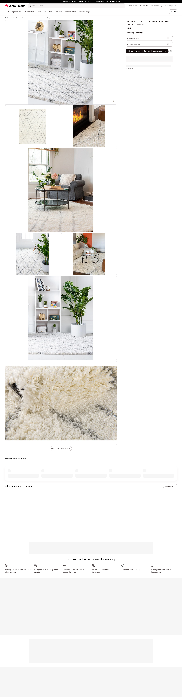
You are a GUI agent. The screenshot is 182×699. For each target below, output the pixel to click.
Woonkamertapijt (45, 18)
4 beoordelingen (139, 24)
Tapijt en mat (17, 18)
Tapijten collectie (27, 18)
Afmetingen (139, 33)
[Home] (5, 17)
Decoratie (9, 18)
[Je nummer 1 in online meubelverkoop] (15, 6)
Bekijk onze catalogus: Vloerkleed (15, 458)
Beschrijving (130, 33)
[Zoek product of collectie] (30, 6)
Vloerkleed (36, 18)
